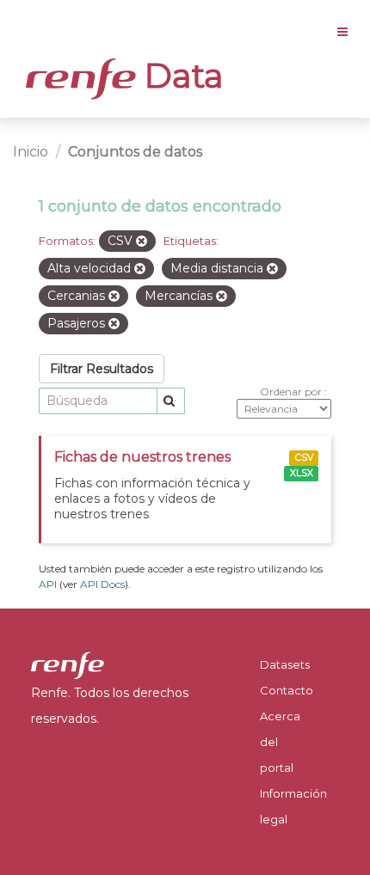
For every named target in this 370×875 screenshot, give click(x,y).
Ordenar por (292, 391)
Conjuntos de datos (135, 152)
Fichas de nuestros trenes (142, 457)
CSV (304, 457)
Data (180, 75)
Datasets (285, 664)
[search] (171, 401)
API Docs (102, 584)
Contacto (286, 690)
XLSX (301, 473)
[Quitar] (141, 242)
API (48, 584)
